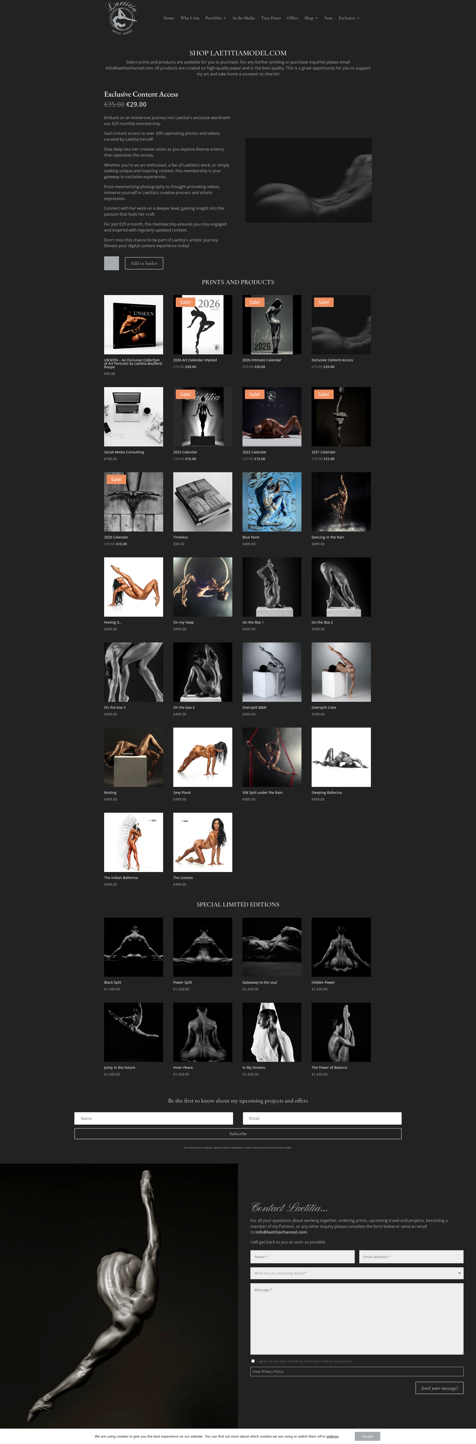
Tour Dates (271, 18)
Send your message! (439, 1388)
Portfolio (214, 18)
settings (332, 1436)
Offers (292, 18)
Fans (328, 18)
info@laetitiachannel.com (129, 68)
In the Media (244, 18)
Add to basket (144, 263)
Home (168, 18)
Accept (367, 1436)
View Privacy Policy (268, 1371)
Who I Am (189, 18)
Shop (308, 18)
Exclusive (347, 18)
